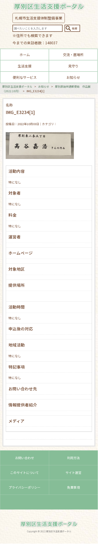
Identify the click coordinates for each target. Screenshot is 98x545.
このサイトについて (24, 472)
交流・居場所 (73, 54)
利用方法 (73, 458)
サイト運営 (73, 472)
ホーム (25, 54)
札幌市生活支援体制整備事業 (38, 18)
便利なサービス (25, 77)
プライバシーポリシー (24, 487)
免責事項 (73, 487)
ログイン (49, 502)
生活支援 (24, 65)
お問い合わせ (24, 458)
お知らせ (73, 77)
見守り (73, 65)
